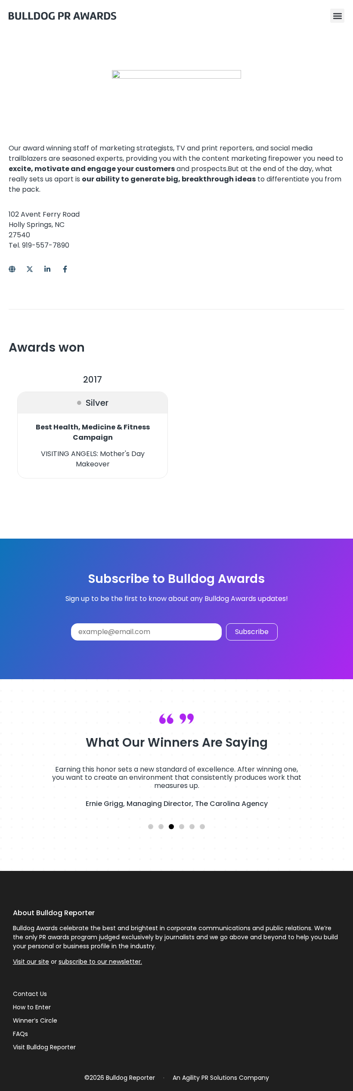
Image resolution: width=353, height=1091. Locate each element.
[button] (337, 16)
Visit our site (31, 961)
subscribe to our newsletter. (100, 961)
